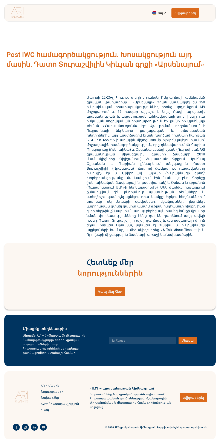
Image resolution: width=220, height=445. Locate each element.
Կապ (45, 410)
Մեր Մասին (50, 386)
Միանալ (188, 340)
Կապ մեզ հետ (110, 291)
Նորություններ (52, 392)
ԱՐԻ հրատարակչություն (60, 404)
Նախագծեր (50, 398)
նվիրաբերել (185, 13)
